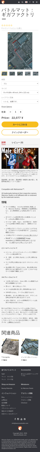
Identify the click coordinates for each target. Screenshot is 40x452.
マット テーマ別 (7, 379)
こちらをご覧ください (30, 235)
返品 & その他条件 (7, 411)
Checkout (24, 403)
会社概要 (4, 403)
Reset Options (7, 107)
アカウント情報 (26, 400)
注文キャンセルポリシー (9, 414)
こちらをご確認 (14, 219)
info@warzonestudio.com (20, 423)
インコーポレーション (29, 357)
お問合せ (4, 400)
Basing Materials (7, 388)
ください (21, 219)
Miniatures (25, 384)
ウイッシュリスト (27, 397)
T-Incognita (6, 357)
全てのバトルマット (9, 370)
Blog (3, 397)
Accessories (26, 370)
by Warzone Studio (27, 388)
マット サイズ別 (7, 376)
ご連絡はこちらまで (13, 322)
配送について (6, 405)
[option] (20, 51)
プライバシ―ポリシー (9, 408)
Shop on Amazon (8, 384)
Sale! (3, 374)
